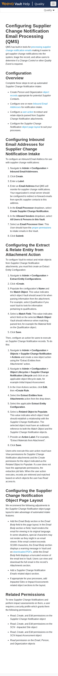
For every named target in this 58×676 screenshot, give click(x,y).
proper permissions (41, 227)
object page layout (31, 127)
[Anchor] (26, 78)
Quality (39, 4)
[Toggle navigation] (53, 3)
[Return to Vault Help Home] (17, 4)
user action (27, 112)
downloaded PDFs (22, 552)
